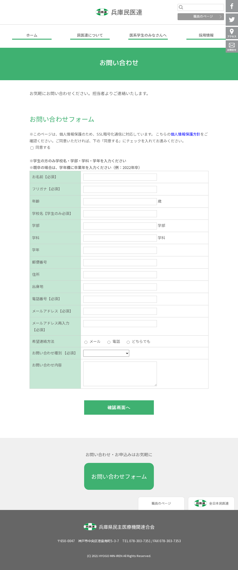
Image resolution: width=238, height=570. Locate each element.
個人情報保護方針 (185, 134)
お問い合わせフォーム (119, 476)
